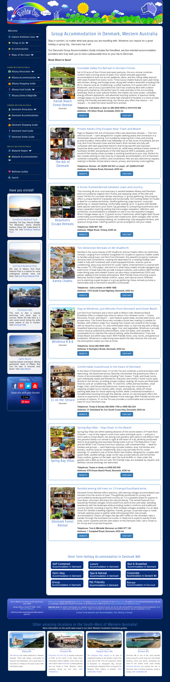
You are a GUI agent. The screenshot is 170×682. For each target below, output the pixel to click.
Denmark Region (122, 604)
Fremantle (65, 663)
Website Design (53, 602)
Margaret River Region (100, 655)
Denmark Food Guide (22, 131)
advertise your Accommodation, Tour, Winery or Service (110, 612)
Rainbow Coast (119, 602)
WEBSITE (83, 115)
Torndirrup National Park (24, 230)
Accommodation (19, 49)
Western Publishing (27, 609)
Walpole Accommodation (24, 156)
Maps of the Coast (21, 55)
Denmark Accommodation (24, 115)
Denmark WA (96, 602)
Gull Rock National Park (29, 276)
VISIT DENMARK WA (139, 672)
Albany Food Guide (21, 89)
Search (14, 177)
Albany (15, 655)
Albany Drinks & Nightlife (24, 95)
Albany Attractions (21, 71)
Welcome (12, 30)
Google (84, 609)
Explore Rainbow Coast (23, 37)
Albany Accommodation (24, 77)
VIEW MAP (126, 115)
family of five (81, 602)
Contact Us (80, 612)
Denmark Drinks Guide (22, 137)
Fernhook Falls (19, 324)
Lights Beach (25, 368)
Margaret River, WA (104, 651)
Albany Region (111, 604)
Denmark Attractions (22, 109)
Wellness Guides (19, 171)
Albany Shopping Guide (23, 83)
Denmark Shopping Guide (24, 125)
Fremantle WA (65, 651)
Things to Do (18, 43)
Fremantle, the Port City (57, 655)
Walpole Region (20, 150)
